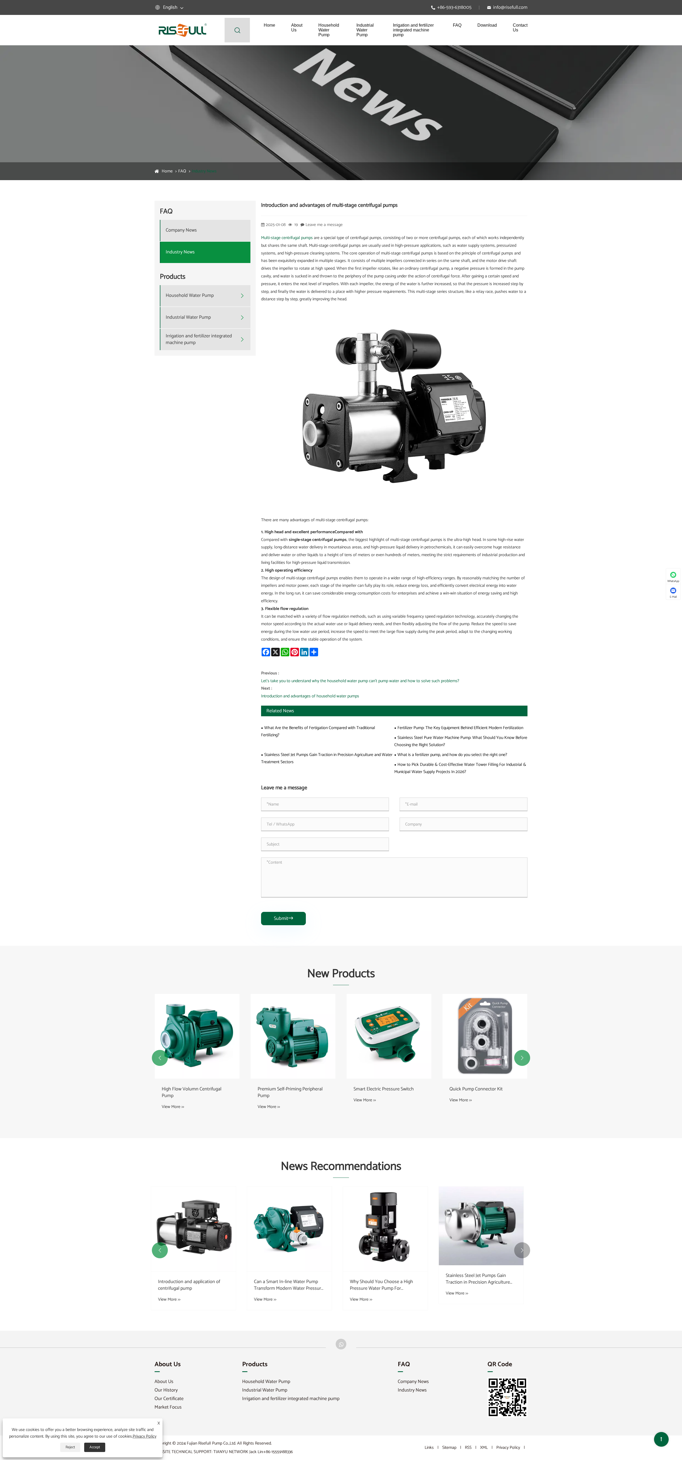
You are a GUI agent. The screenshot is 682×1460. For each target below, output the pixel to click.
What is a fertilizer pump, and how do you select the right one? (452, 754)
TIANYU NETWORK (231, 1451)
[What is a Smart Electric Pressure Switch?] (485, 1229)
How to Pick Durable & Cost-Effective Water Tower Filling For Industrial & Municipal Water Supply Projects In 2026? (460, 768)
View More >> (173, 1106)
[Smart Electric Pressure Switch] (293, 1036)
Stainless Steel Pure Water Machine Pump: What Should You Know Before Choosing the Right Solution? (460, 741)
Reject (70, 1447)
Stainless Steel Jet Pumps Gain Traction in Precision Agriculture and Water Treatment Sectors (326, 758)
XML (484, 1447)
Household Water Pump (328, 30)
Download (487, 25)
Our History (166, 1390)
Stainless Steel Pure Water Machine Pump (484, 1092)
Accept (95, 1447)
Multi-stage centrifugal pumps (287, 237)
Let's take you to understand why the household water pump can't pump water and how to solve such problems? (360, 681)
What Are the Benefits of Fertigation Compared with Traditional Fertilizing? (318, 731)
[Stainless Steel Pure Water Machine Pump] (485, 1036)
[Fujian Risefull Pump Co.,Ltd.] (182, 30)
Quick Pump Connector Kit (380, 1089)
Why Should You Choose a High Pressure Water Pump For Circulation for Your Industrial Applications (289, 1285)
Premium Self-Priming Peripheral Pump (194, 1092)
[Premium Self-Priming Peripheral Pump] (197, 1036)
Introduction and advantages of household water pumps (310, 696)
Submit (283, 919)
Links (429, 1447)
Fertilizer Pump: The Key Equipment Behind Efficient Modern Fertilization (460, 727)
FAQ (457, 25)
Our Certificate (169, 1399)
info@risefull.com (510, 7)
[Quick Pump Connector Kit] (389, 1036)
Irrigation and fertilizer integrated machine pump (413, 30)
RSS (468, 1447)
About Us (296, 27)
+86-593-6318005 (454, 7)
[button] (160, 1058)
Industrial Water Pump (365, 30)
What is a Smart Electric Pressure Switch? (482, 1285)
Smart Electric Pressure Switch (288, 1089)
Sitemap (449, 1447)
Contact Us (520, 27)
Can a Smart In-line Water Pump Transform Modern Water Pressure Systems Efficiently (196, 1285)
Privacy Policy (508, 1447)
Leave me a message (324, 224)
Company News (181, 230)
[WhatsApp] (341, 1344)
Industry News (204, 171)
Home (269, 25)
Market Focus (168, 1407)
